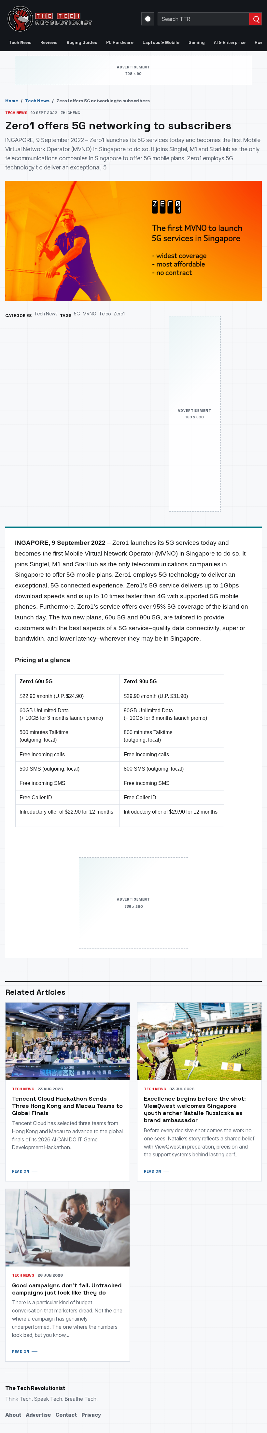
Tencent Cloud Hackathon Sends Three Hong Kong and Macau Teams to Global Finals (67, 1106)
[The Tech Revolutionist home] (69, 19)
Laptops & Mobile (161, 42)
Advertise (38, 1414)
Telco (105, 313)
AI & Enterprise (230, 42)
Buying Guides (81, 42)
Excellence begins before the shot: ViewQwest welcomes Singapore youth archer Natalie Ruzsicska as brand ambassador (195, 1109)
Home (11, 100)
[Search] (255, 19)
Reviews (48, 42)
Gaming (197, 42)
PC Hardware (120, 42)
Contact (66, 1414)
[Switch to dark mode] (147, 18)
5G (77, 313)
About (13, 1414)
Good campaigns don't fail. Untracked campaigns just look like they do (67, 1288)
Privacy (91, 1414)
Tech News (20, 42)
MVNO (89, 313)
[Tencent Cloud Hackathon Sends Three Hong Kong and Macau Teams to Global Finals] (68, 1041)
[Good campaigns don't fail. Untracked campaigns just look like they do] (68, 1228)
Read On (20, 1171)
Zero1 (119, 313)
